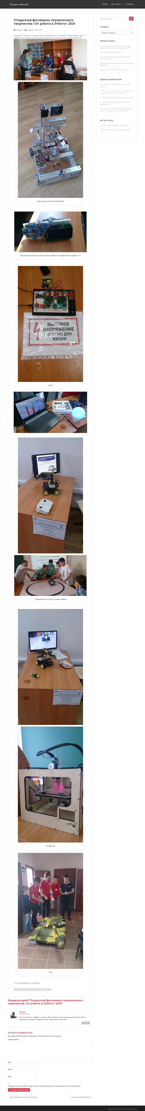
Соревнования (41, 989)
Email (10, 1069)
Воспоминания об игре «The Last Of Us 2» (24, 1097)
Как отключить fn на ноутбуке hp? (114, 103)
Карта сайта (116, 4)
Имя (9, 1062)
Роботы (31, 989)
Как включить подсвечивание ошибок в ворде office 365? (116, 64)
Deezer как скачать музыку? (122, 97)
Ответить (86, 1023)
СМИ (39, 30)
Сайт (10, 1076)
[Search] (131, 18)
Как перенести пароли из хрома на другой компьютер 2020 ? (115, 58)
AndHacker (30, 30)
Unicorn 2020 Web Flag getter (110, 52)
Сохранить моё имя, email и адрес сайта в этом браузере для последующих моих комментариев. (44, 1086)
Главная (105, 4)
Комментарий (13, 1039)
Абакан (16, 989)
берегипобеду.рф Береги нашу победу (114, 125)
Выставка (24, 989)
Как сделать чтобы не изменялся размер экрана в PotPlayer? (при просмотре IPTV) (115, 47)
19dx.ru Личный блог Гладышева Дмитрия (115, 130)
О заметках (129, 4)
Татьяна (22, 1012)
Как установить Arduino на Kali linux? (113, 69)
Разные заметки (19, 4)
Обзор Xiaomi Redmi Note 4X (80, 1097)
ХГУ (49, 989)
